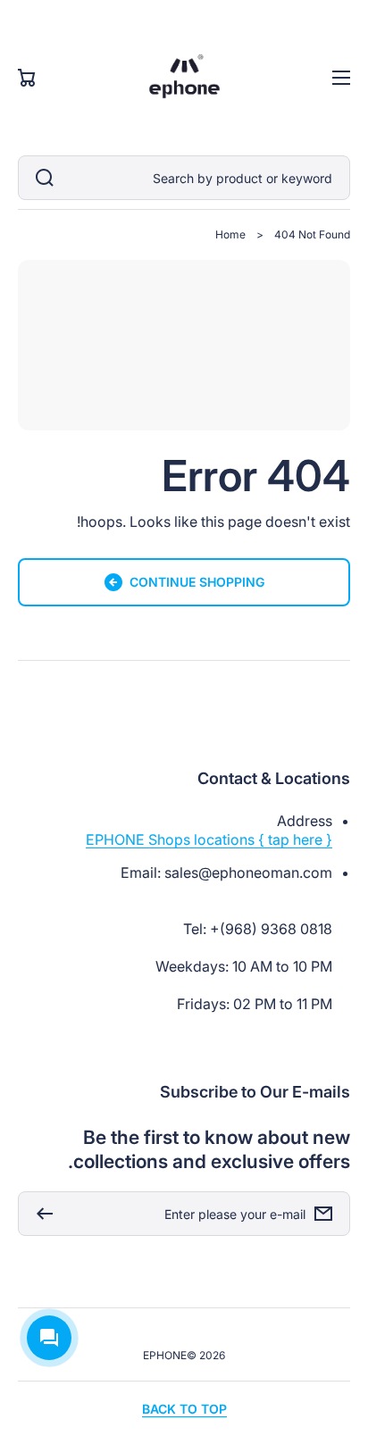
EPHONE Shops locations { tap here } (209, 839)
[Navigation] (341, 78)
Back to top (184, 1408)
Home (230, 234)
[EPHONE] (184, 77)
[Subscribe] (40, 1213)
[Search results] (40, 177)
